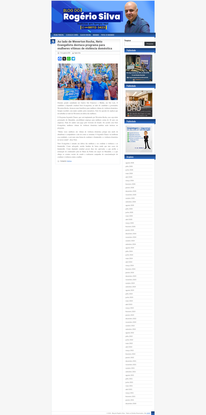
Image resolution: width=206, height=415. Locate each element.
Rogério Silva (77, 53)
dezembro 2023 (131, 276)
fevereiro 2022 (130, 354)
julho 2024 (129, 251)
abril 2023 (129, 304)
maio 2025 (129, 216)
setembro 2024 (131, 244)
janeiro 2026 (130, 187)
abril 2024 (129, 262)
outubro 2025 (130, 198)
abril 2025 (129, 219)
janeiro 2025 (130, 230)
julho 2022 (129, 336)
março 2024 (130, 265)
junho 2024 (129, 255)
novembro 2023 (131, 279)
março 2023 (130, 308)
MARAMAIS (96, 35)
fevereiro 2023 (130, 311)
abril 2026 (129, 177)
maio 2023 (129, 301)
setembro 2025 (131, 202)
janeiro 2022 (130, 357)
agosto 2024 (130, 248)
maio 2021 (129, 386)
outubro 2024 (130, 241)
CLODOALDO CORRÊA (72, 35)
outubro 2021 (130, 368)
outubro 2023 (130, 283)
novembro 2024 (131, 237)
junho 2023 (129, 297)
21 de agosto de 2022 (65, 53)
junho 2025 (129, 212)
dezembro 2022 (131, 318)
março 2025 (130, 223)
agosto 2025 (130, 205)
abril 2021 (129, 389)
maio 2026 (129, 173)
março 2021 (130, 393)
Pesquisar (127, 40)
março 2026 (130, 180)
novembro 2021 (131, 364)
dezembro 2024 (131, 233)
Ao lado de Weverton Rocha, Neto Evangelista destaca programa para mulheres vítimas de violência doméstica (85, 45)
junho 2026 (129, 170)
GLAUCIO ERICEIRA (85, 35)
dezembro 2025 (131, 191)
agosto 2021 (130, 375)
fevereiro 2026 (130, 184)
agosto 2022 (130, 333)
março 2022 (130, 350)
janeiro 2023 (130, 315)
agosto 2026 (130, 163)
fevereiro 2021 (130, 396)
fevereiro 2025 (130, 226)
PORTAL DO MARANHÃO (107, 35)
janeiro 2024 (130, 272)
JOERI (148, 413)
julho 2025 (129, 209)
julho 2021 (129, 379)
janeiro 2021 (130, 400)
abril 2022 (129, 347)
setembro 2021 (131, 372)
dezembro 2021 (131, 361)
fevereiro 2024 (130, 269)
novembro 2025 (131, 195)
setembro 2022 (131, 329)
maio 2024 (129, 258)
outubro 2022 (130, 326)
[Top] (152, 413)
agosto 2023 (130, 290)
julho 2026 (129, 166)
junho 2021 (129, 382)
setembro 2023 (131, 287)
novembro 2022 (131, 322)
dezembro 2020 (131, 403)
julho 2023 (129, 294)
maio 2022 (129, 343)
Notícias (69, 161)
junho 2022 (129, 340)
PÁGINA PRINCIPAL (59, 35)
